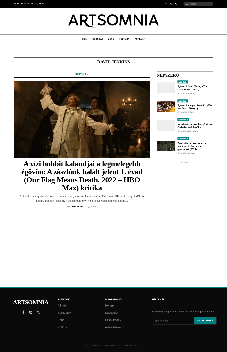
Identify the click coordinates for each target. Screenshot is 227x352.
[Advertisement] (185, 215)
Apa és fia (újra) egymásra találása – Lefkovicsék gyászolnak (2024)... (191, 146)
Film (84, 39)
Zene (111, 39)
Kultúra (124, 39)
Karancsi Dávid (190, 131)
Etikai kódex (113, 320)
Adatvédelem (113, 327)
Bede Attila (188, 93)
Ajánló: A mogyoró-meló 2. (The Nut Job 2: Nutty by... (194, 107)
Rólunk (109, 305)
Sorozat (97, 39)
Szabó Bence (189, 153)
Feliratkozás (205, 320)
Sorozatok (64, 312)
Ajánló (182, 82)
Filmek (62, 305)
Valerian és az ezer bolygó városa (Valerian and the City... (195, 126)
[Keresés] (187, 4)
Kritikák (82, 74)
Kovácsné (78, 207)
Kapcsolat (111, 312)
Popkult (140, 39)
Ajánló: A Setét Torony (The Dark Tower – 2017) (192, 88)
